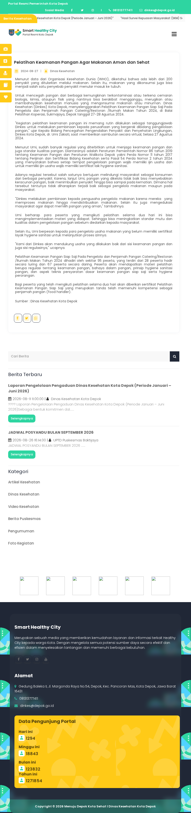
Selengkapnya (22, 418)
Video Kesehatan (23, 506)
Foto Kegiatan (21, 543)
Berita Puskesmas (24, 518)
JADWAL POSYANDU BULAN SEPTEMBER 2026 (51, 432)
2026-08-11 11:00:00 (28, 398)
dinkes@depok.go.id (37, 705)
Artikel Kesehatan (24, 482)
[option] (28, 585)
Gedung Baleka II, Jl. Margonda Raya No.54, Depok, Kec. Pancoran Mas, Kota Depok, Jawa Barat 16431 (95, 689)
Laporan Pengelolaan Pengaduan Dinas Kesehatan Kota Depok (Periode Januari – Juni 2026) (89, 388)
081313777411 (28, 698)
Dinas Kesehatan (62, 71)
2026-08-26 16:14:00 (29, 440)
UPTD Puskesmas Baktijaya (75, 440)
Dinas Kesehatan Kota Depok (76, 398)
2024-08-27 (30, 71)
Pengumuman (21, 531)
